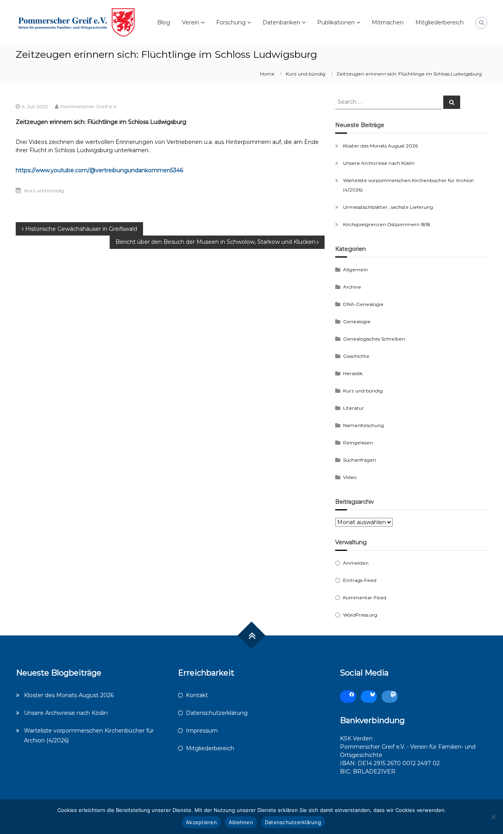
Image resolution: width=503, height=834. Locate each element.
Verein (190, 22)
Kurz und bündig (305, 74)
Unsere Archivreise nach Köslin (379, 163)
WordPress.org (360, 615)
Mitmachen (388, 22)
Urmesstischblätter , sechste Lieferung (388, 207)
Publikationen (336, 22)
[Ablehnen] (493, 817)
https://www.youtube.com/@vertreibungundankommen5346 (99, 170)
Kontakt (197, 695)
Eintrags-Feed (359, 580)
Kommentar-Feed (364, 597)
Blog (163, 22)
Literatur (353, 408)
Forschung (231, 22)
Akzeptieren (201, 822)
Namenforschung (363, 425)
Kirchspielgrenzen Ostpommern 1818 (386, 224)
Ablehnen (241, 822)
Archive (352, 287)
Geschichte (356, 356)
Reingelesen (358, 443)
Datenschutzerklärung (217, 712)
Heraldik (353, 373)
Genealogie (357, 321)
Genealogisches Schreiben (374, 339)
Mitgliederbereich (439, 22)
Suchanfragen (359, 460)
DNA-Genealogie (363, 304)
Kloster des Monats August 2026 (380, 146)
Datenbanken (281, 22)
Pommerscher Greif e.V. (89, 106)
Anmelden (356, 563)
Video (349, 477)
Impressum (202, 730)
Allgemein (355, 269)
